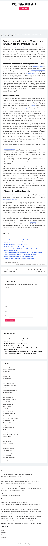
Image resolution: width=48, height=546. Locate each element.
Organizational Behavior (8, 439)
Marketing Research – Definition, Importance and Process (24, 509)
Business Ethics (6, 371)
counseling (32, 105)
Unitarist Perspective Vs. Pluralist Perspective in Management (19, 258)
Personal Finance (7, 441)
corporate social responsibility (10, 199)
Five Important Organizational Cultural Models (12, 495)
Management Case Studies (9, 413)
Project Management (8, 443)
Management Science (8, 422)
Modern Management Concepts (10, 434)
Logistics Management (8, 408)
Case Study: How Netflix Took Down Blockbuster (16, 502)
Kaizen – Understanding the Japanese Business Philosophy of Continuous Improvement (21, 488)
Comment (7, 287)
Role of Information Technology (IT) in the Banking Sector (26, 504)
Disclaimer (3, 532)
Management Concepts (8, 415)
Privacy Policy (4, 534)
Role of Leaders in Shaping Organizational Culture (13, 490)
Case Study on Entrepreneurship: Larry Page (11, 476)
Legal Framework (7, 406)
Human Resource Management (12, 34)
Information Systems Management (11, 395)
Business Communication (9, 369)
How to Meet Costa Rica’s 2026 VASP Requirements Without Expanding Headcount (20, 481)
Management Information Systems (11, 418)
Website (6, 315)
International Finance (8, 401)
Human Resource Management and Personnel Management (18, 256)
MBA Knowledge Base (24, 3)
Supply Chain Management (9, 457)
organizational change (38, 66)
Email (6, 311)
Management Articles (8, 411)
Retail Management (7, 450)
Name (6, 306)
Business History (7, 376)
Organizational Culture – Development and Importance (14, 493)
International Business (8, 397)
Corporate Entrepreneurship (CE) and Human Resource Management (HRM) (23, 252)
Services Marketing (7, 453)
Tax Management (7, 460)
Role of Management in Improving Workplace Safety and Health (22, 507)
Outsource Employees (9, 149)
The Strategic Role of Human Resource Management (17, 246)
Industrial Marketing (7, 392)
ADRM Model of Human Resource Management (15, 244)
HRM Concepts (19, 264)
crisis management (22, 108)
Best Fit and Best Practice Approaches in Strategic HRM (20, 521)
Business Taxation (7, 378)
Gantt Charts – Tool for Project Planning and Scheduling (14, 486)
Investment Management (8, 404)
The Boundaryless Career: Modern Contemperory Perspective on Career (18, 479)
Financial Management (8, 381)
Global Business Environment (9, 385)
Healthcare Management (8, 387)
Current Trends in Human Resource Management (16, 237)
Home (2, 34)
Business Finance (7, 374)
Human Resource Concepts (29, 264)
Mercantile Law (6, 432)
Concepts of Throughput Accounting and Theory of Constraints (16, 483)
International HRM (41, 264)
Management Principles (8, 420)
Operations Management (8, 436)
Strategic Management (8, 455)
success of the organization (38, 70)
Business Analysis (7, 367)
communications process (31, 73)
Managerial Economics (8, 425)
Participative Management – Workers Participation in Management (16, 474)
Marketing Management (8, 427)
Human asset (33, 222)
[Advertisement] (24, 21)
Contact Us (3, 537)
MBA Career (5, 429)
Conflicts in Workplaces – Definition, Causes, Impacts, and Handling (20, 254)
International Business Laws (9, 399)
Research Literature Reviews (9, 446)
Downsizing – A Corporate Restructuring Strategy (16, 239)
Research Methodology (8, 448)
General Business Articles (9, 383)
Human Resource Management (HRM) (15, 47)
